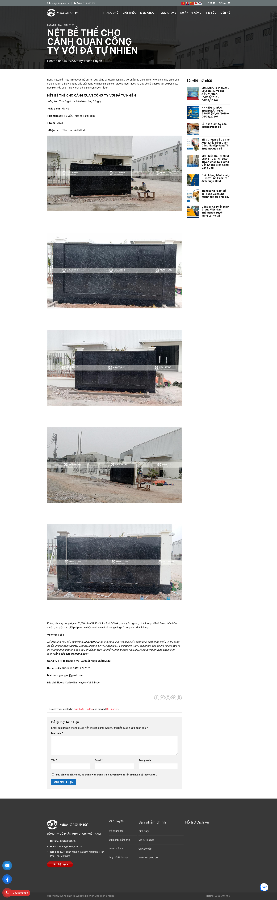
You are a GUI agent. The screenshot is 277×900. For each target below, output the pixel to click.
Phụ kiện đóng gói (148, 857)
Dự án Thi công (191, 12)
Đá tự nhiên (112, 709)
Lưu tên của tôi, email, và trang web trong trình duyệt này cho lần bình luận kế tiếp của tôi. (106, 774)
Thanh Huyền (93, 61)
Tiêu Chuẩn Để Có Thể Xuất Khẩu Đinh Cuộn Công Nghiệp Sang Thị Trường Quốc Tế (215, 144)
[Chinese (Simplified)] (192, 3)
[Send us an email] (214, 3)
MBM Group (148, 12)
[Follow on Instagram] (208, 3)
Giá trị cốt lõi (116, 848)
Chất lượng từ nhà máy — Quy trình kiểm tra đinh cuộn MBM (215, 178)
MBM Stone (168, 12)
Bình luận (57, 733)
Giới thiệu (129, 12)
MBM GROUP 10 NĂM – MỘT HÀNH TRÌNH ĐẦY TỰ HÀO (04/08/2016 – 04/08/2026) (215, 94)
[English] (188, 3)
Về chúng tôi (116, 830)
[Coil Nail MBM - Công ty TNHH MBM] (63, 12)
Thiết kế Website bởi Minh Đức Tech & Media (90, 895)
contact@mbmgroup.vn (66, 846)
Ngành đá (54, 25)
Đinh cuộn (143, 831)
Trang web (145, 760)
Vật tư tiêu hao (146, 840)
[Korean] (200, 3)
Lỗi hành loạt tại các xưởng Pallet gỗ (214, 126)
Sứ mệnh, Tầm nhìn (119, 839)
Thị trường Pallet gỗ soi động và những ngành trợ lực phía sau (215, 194)
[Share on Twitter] (162, 697)
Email (99, 760)
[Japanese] (196, 3)
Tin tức (211, 12)
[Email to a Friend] (168, 697)
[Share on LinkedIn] (179, 697)
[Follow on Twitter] (211, 3)
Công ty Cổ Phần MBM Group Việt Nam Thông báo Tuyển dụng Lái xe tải (215, 211)
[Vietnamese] (183, 3)
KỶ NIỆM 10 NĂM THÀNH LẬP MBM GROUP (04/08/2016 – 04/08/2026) (215, 112)
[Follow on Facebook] (205, 3)
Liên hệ (225, 12)
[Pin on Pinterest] (173, 697)
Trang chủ (110, 12)
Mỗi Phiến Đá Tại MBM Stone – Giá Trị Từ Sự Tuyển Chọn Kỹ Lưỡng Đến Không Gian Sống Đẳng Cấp (215, 162)
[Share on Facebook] (156, 697)
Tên (54, 760)
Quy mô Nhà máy (118, 857)
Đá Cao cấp (144, 848)
